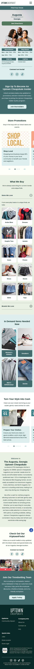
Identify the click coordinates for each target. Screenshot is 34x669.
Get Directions (17, 23)
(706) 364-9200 (21, 62)
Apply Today (17, 597)
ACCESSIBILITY (16, 664)
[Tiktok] (19, 660)
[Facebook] (23, 660)
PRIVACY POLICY (8, 664)
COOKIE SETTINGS (25, 664)
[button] (31, 3)
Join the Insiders (17, 107)
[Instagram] (11, 660)
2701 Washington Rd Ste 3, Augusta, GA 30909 (8, 62)
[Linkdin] (15, 660)
